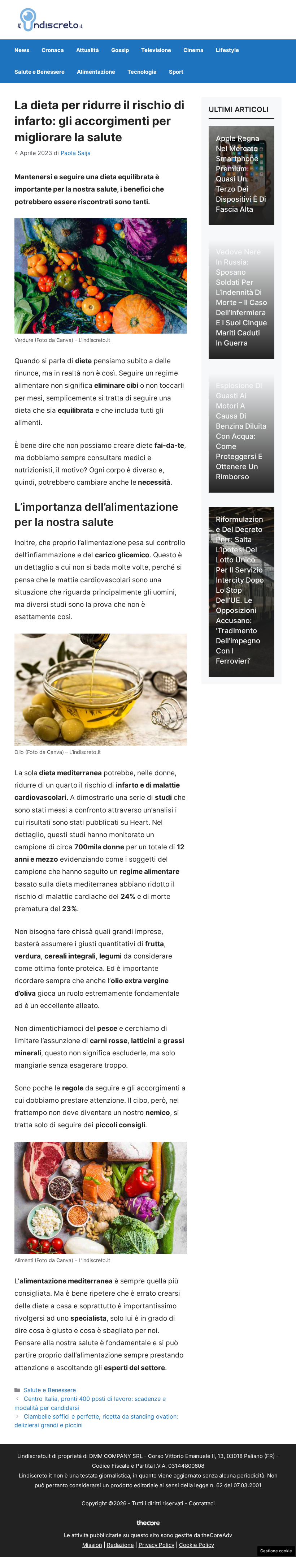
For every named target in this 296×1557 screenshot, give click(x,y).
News (21, 50)
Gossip (120, 50)
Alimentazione (96, 71)
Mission (92, 1544)
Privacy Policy (156, 1544)
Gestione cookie (276, 1550)
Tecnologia (142, 71)
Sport (176, 71)
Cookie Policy (196, 1544)
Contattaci (202, 1503)
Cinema (193, 50)
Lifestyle (227, 50)
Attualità (87, 50)
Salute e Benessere (39, 71)
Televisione (156, 50)
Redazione (120, 1544)
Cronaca (53, 50)
